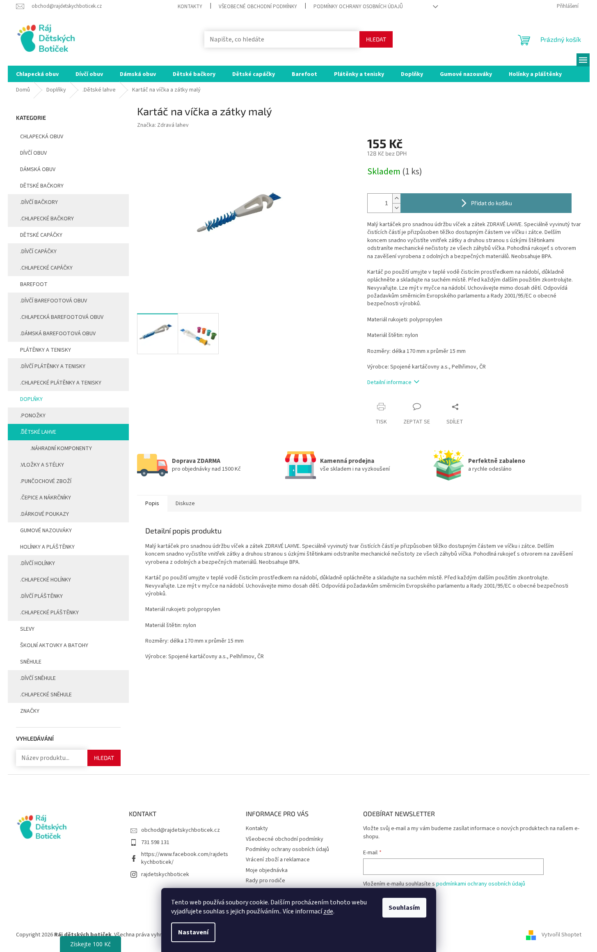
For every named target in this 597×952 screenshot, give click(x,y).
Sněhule (30, 662)
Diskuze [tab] (185, 503)
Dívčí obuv (33, 153)
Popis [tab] (152, 503)
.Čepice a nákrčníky (45, 498)
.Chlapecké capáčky (46, 268)
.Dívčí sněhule (38, 678)
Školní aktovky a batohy (54, 645)
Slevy (27, 629)
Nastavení (193, 932)
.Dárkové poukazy (44, 514)
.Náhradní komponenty (61, 448)
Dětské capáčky (41, 235)
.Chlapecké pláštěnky (49, 613)
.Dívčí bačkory (39, 202)
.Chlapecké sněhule (46, 695)
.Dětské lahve (38, 432)
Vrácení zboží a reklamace (278, 860)
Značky (29, 711)
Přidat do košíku (491, 202)
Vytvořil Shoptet (561, 935)
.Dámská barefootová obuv (58, 334)
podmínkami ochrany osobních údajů (480, 884)
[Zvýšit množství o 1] (396, 198)
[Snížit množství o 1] (396, 208)
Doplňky (31, 399)
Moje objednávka (267, 870)
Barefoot (34, 284)
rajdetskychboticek (165, 874)
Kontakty (190, 6)
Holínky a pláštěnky (47, 547)
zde (328, 911)
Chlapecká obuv (41, 137)
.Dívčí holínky (37, 563)
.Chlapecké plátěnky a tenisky (60, 383)
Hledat (376, 39)
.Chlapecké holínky (45, 580)
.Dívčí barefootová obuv (53, 301)
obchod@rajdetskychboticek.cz (180, 830)
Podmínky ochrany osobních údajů (358, 6)
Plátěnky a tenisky (45, 350)
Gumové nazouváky (46, 530)
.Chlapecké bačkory (47, 219)
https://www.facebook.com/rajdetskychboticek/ (184, 858)
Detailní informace (389, 382)
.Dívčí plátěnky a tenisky (52, 366)
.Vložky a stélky (42, 465)
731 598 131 (155, 842)
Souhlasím (404, 907)
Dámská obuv (37, 169)
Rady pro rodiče (265, 880)
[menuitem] (37, 74)
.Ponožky (33, 416)
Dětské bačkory (42, 186)
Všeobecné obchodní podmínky (258, 6)
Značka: (163, 125)
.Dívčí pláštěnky (41, 596)
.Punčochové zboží (45, 481)
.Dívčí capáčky (38, 251)
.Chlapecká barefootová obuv (61, 317)
